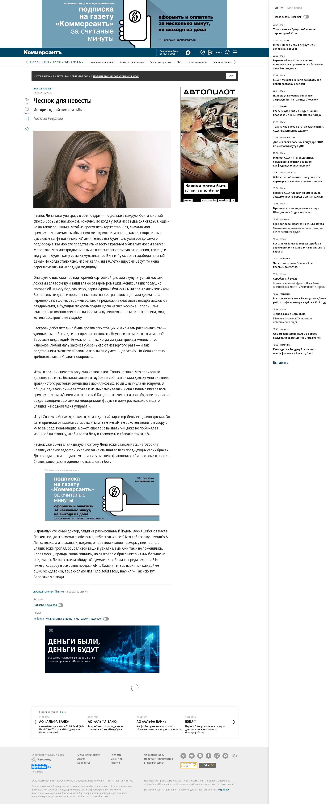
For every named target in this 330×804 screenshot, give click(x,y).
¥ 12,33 (57, 62)
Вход (219, 52)
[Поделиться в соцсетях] (26, 129)
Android (115, 762)
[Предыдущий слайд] (35, 722)
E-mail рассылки (154, 762)
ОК (231, 76)
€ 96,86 (45, 62)
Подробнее (223, 789)
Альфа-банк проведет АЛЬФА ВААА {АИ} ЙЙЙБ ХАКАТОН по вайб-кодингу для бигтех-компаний (61, 729)
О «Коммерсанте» (88, 754)
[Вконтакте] (192, 756)
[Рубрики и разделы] (235, 52)
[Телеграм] (183, 756)
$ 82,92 (34, 62)
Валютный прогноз (160, 62)
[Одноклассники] (208, 756)
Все (64, 711)
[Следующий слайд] (234, 722)
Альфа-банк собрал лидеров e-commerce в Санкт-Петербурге (105, 727)
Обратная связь (154, 754)
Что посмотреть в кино (101, 62)
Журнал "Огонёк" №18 (47, 591)
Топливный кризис (197, 62)
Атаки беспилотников (132, 62)
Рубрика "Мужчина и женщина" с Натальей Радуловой (67, 618)
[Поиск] (227, 52)
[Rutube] (217, 756)
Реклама (116, 754)
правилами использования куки (116, 76)
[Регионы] (203, 52)
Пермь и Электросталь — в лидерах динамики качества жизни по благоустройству (205, 729)
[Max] (225, 756)
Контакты (83, 762)
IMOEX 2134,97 (73, 62)
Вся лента (280, 362)
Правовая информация (158, 758)
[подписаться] (61, 605)
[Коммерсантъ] (43, 52)
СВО (179, 62)
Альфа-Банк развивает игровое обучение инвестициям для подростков (159, 727)
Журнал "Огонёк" (42, 88)
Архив (81, 758)
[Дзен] (200, 756)
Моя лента (294, 8)
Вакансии (117, 758)
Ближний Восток (223, 62)
